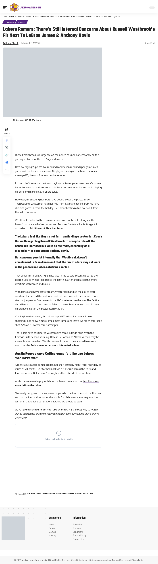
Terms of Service (119, 560)
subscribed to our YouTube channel (46, 409)
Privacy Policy (137, 560)
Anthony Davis (34, 493)
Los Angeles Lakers (65, 493)
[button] (5, 7)
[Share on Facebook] (6, 140)
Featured (9, 22)
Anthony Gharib (10, 43)
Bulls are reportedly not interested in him (55, 345)
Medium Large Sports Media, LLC (36, 560)
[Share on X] (6, 147)
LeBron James (48, 493)
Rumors (21, 22)
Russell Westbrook (84, 493)
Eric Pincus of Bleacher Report (47, 228)
